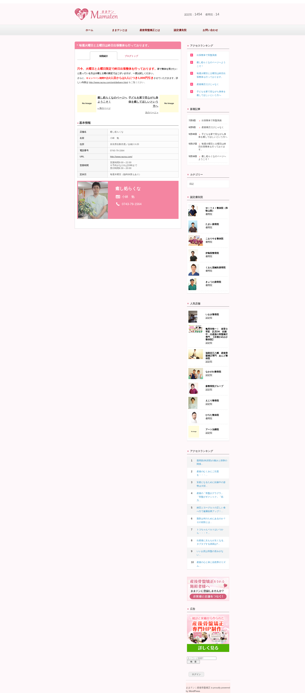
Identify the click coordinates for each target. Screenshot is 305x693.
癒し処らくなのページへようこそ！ (211, 64)
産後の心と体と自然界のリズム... (211, 564)
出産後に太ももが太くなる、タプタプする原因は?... (211, 542)
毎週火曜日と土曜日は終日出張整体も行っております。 (211, 75)
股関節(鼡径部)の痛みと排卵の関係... (212, 462)
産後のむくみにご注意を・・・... (208, 473)
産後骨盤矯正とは (150, 30)
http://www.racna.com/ (121, 156)
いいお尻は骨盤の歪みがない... (210, 553)
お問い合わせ (210, 30)
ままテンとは (119, 30)
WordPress (194, 691)
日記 (191, 184)
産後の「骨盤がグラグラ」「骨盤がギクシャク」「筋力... (210, 497)
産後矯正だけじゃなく (208, 84)
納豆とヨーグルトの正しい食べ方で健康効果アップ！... (211, 509)
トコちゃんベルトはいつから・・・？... (210, 531)
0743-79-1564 (132, 204)
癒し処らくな (128, 188)
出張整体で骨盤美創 (207, 55)
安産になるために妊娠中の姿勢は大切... (211, 484)
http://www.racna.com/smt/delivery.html (108, 82)
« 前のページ (104, 108)
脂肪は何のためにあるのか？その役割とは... (211, 520)
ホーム (89, 30)
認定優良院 (180, 30)
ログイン (196, 674)
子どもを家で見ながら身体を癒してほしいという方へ (143, 102)
